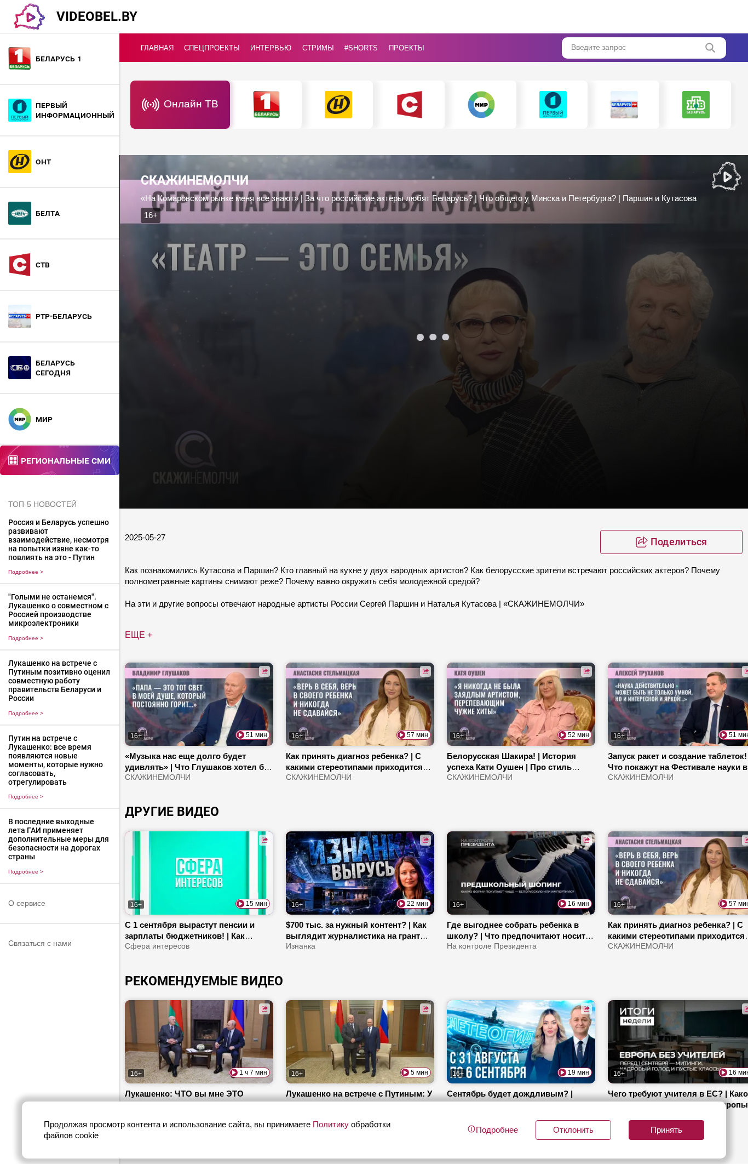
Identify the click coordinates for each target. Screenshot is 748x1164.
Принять (666, 1129)
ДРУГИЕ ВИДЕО (172, 811)
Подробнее (25, 572)
